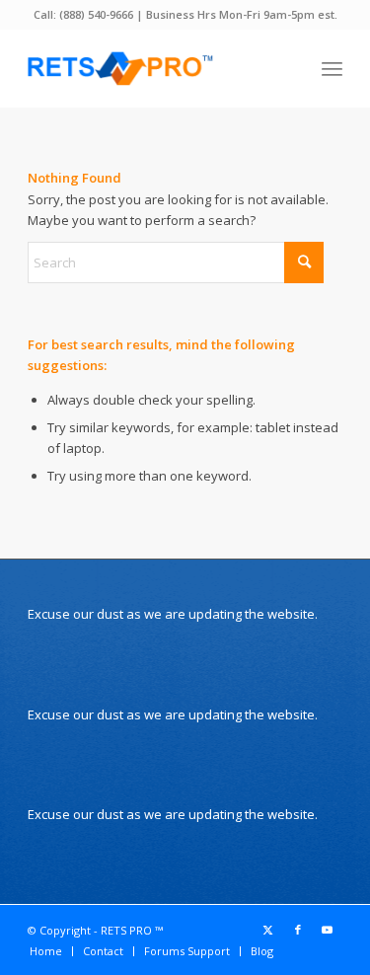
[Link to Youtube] (327, 929)
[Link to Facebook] (298, 929)
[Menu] (332, 68)
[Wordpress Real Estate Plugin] (153, 68)
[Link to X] (268, 929)
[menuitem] (332, 68)
